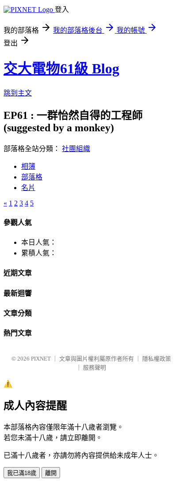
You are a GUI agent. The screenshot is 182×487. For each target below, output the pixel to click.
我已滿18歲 (21, 473)
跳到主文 (18, 93)
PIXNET (41, 358)
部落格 (31, 177)
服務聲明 (94, 367)
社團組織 (76, 148)
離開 (51, 473)
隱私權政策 (156, 358)
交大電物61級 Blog (61, 68)
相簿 (28, 166)
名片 (28, 187)
